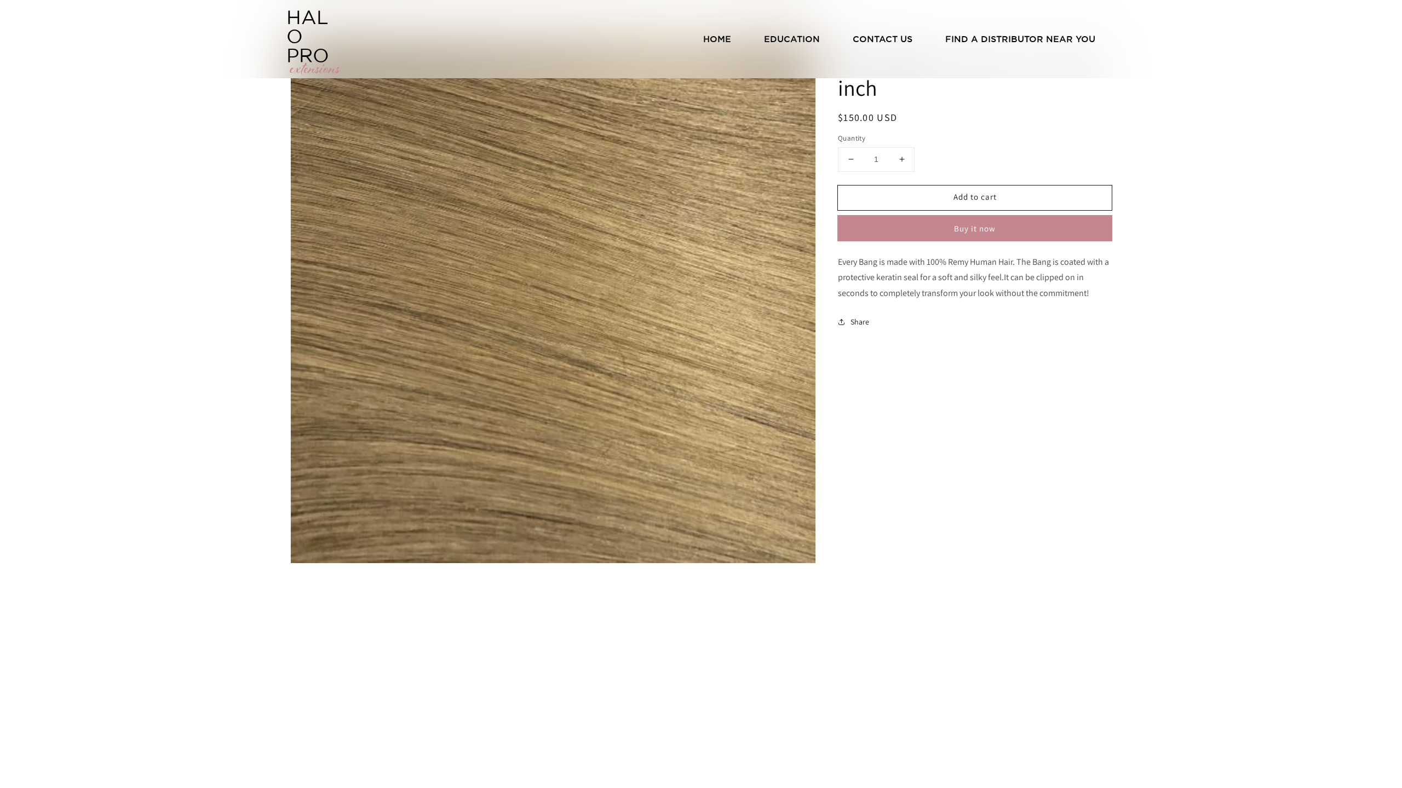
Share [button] (860, 322)
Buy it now (975, 228)
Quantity (851, 138)
